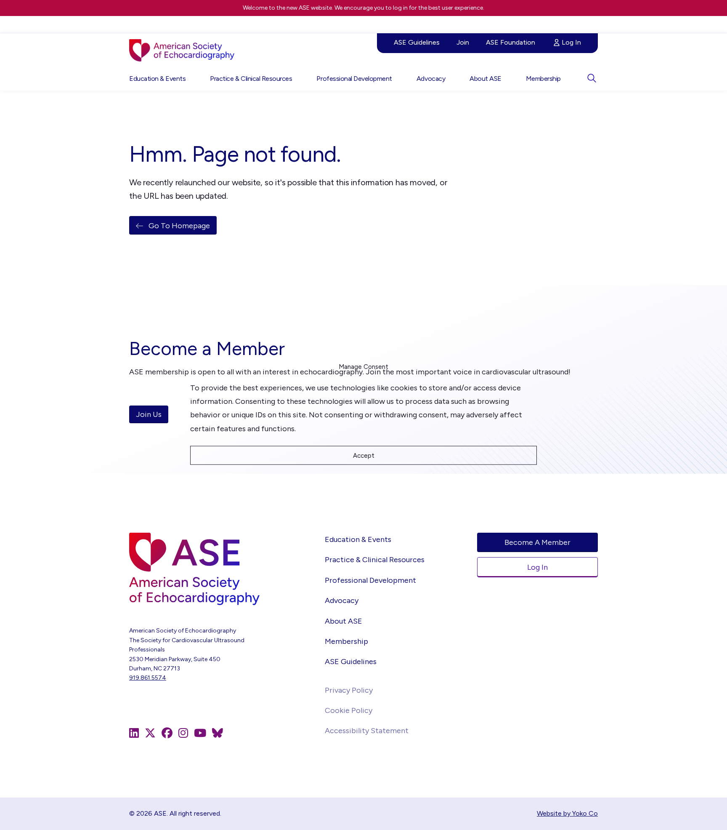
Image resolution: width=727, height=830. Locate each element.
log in (400, 7)
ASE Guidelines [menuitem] (417, 42)
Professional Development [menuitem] (354, 79)
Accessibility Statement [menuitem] (367, 730)
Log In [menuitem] (571, 42)
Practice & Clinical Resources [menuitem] (251, 79)
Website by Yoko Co (567, 813)
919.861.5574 (147, 677)
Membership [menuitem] (543, 79)
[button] (591, 78)
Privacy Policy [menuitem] (349, 690)
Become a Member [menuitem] (537, 542)
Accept (363, 455)
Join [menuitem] (462, 42)
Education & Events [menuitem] (157, 79)
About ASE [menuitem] (485, 79)
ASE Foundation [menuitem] (510, 42)
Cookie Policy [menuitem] (348, 710)
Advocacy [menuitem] (431, 79)
